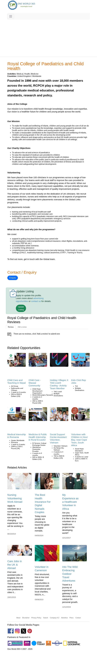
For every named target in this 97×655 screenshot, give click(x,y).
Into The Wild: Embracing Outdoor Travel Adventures (70, 573)
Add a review (22, 327)
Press (72, 618)
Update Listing (21, 308)
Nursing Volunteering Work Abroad (14, 498)
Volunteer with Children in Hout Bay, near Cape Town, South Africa (79, 440)
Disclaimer (25, 618)
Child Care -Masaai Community (35, 383)
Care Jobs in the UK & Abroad (14, 565)
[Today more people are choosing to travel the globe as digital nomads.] (47, 482)
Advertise (64, 618)
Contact (78, 618)
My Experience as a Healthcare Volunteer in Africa (70, 501)
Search (45, 618)
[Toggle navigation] (10, 16)
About (18, 618)
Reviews (11, 327)
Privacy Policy (36, 618)
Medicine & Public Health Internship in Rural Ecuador (38, 437)
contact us (36, 301)
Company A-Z (54, 618)
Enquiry (12, 278)
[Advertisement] (48, 37)
